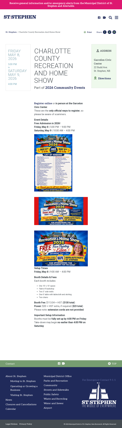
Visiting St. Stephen (21, 395)
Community (50, 385)
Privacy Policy (25, 424)
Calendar (11, 409)
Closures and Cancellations (21, 404)
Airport (48, 408)
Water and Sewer (54, 403)
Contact (10, 363)
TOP (114, 363)
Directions (104, 78)
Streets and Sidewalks (56, 389)
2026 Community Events (65, 88)
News (9, 400)
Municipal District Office (58, 376)
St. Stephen (11, 32)
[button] (111, 17)
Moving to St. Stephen (23, 381)
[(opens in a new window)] (99, 17)
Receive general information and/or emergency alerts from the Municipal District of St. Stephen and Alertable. (61, 5)
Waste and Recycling (55, 398)
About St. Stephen (16, 376)
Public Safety (51, 394)
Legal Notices (12, 424)
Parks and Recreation (56, 380)
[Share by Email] (114, 32)
